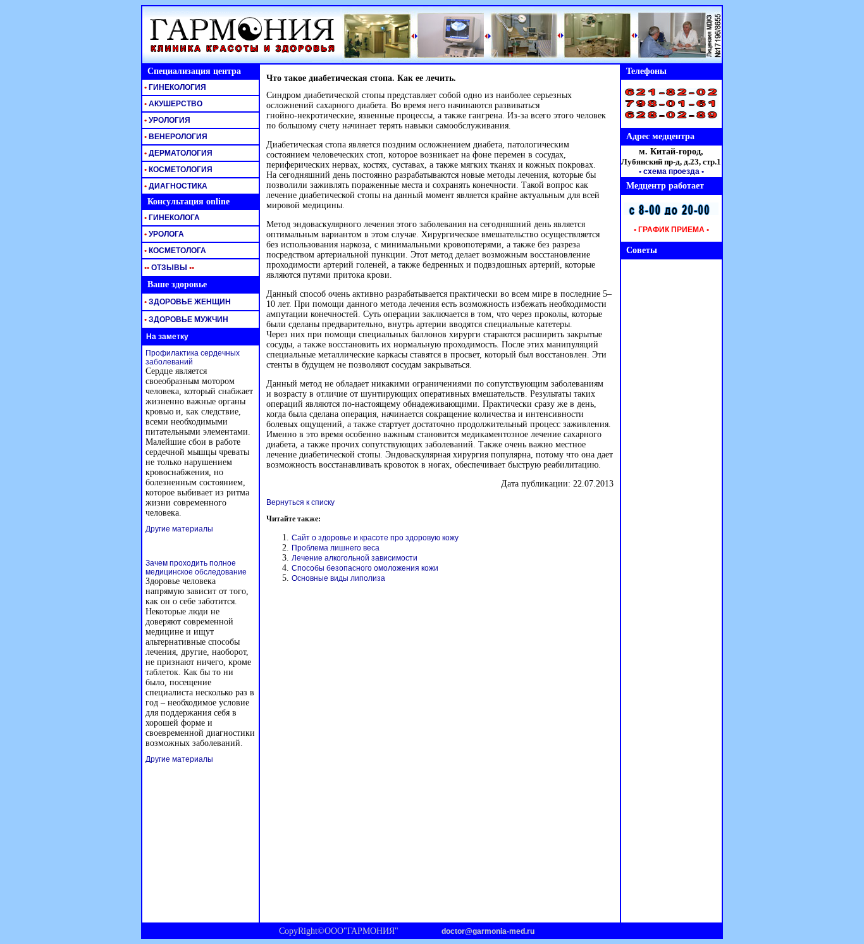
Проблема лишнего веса (336, 547)
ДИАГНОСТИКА (174, 186)
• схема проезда (669, 171)
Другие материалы (179, 529)
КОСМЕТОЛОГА (174, 250)
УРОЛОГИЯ (166, 120)
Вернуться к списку (300, 502)
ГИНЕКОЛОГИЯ (174, 87)
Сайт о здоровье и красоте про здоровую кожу (375, 537)
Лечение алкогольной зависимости (354, 558)
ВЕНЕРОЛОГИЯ (174, 136)
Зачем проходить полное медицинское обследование (196, 567)
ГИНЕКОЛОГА (171, 217)
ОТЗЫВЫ (168, 267)
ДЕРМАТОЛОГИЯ (177, 153)
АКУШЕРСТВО (172, 103)
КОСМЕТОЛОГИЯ (177, 169)
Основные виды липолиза (338, 578)
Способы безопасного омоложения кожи (365, 568)
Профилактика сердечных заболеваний (192, 357)
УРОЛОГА (163, 234)
